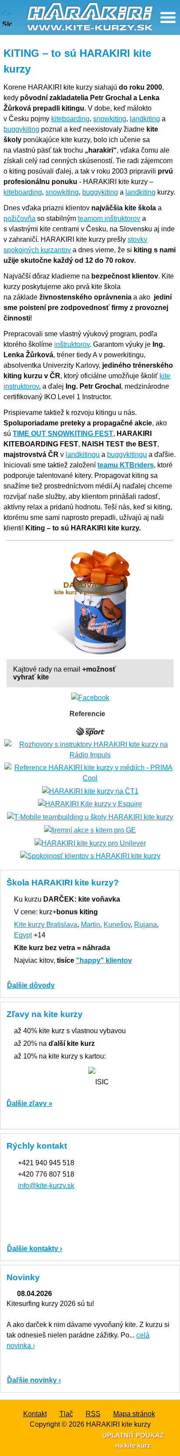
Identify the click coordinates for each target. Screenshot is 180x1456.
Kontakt (35, 1414)
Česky (7, 12)
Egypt (23, 935)
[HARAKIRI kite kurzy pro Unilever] (90, 842)
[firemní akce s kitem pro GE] (90, 829)
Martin (90, 924)
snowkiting (109, 118)
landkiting (145, 118)
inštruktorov (72, 344)
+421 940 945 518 (46, 1163)
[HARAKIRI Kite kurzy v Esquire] (90, 804)
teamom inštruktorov (109, 218)
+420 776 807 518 (46, 1174)
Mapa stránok (134, 1414)
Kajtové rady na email (64, 673)
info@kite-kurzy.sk (46, 1185)
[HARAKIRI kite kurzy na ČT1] (90, 790)
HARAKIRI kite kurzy (118, 1424)
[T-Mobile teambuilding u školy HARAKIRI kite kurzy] (90, 816)
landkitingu (83, 454)
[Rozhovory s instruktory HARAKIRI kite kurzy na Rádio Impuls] (90, 749)
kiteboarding (70, 118)
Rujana (145, 924)
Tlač (66, 1414)
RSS (93, 1414)
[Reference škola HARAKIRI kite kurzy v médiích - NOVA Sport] (90, 731)
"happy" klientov (104, 960)
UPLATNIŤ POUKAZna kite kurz (133, 1440)
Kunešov (117, 924)
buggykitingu (127, 454)
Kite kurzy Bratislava (45, 924)
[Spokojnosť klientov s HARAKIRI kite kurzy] (90, 856)
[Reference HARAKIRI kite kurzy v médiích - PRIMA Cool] (90, 772)
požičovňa (19, 218)
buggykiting (21, 129)
